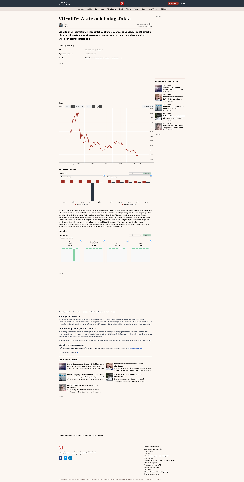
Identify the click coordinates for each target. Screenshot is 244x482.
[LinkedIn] (70, 458)
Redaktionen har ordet (151, 467)
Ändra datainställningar (151, 474)
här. (78, 352)
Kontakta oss (148, 451)
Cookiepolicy (148, 458)
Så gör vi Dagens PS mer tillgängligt (156, 472)
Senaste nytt (80, 9)
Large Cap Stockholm (135, 348)
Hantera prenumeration (151, 447)
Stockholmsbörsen (89, 435)
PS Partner (147, 470)
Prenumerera (173, 3)
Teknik (121, 9)
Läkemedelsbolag (65, 435)
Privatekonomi (111, 9)
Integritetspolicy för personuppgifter (156, 456)
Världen (89, 9)
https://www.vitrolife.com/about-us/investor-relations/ (103, 58)
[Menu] (184, 3)
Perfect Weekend (153, 9)
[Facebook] (60, 458)
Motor (136, 9)
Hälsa (143, 9)
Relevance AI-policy (150, 463)
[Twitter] (65, 458)
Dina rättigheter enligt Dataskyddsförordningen (159, 460)
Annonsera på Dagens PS (152, 465)
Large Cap (77, 435)
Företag (128, 9)
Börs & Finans (99, 9)
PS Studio (164, 9)
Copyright (147, 454)
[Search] (181, 3)
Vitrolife (100, 435)
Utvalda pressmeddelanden (153, 449)
